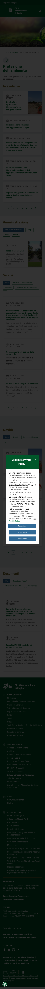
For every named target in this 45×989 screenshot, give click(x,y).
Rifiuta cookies (22, 538)
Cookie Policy (14, 521)
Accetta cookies (22, 532)
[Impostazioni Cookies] (4, 984)
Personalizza (22, 526)
